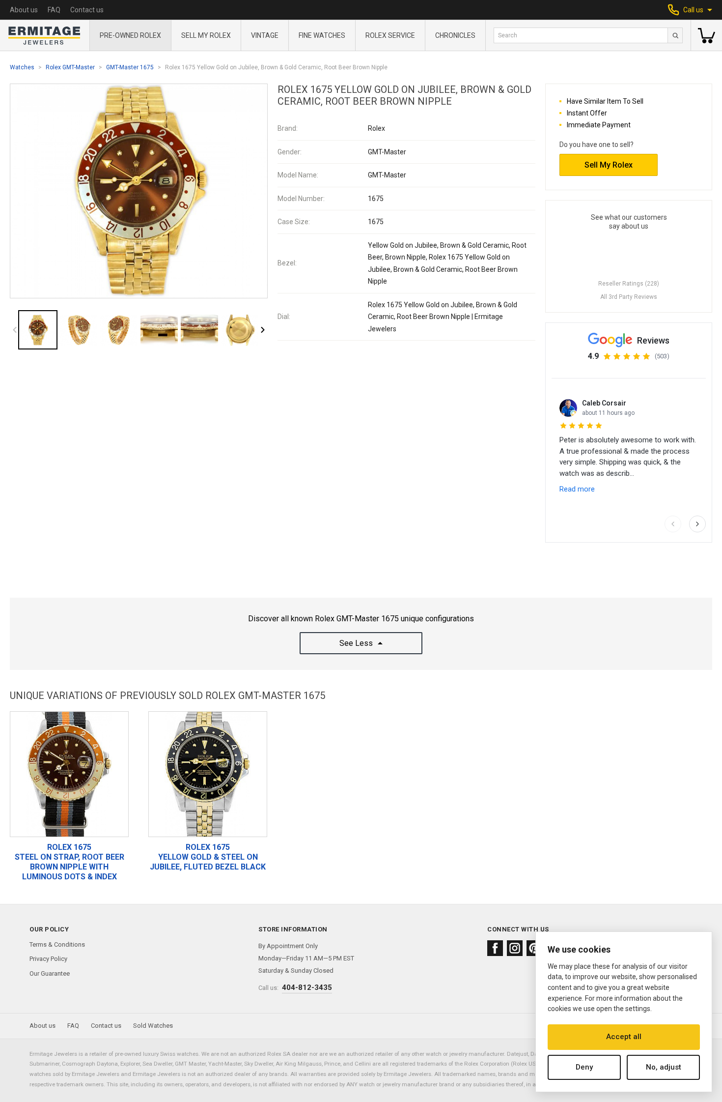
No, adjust (663, 1067)
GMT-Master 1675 (130, 67)
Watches (22, 67)
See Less (356, 643)
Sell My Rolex (206, 35)
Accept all (623, 1036)
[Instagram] (515, 948)
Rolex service (390, 35)
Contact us (87, 10)
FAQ (54, 10)
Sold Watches (153, 1025)
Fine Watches (322, 35)
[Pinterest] (534, 948)
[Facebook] (495, 948)
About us (24, 10)
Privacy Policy (48, 958)
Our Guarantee (49, 973)
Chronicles (455, 35)
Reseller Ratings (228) (628, 284)
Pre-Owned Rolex (130, 35)
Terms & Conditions (57, 944)
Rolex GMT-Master (70, 67)
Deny (584, 1067)
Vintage (264, 35)
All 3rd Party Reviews (628, 297)
